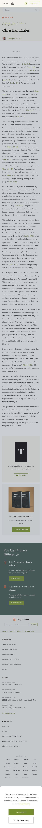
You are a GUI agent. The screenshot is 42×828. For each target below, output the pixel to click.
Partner (34, 3)
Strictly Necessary (21, 820)
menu (5, 3)
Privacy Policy (24, 804)
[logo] (12, 3)
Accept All (21, 812)
